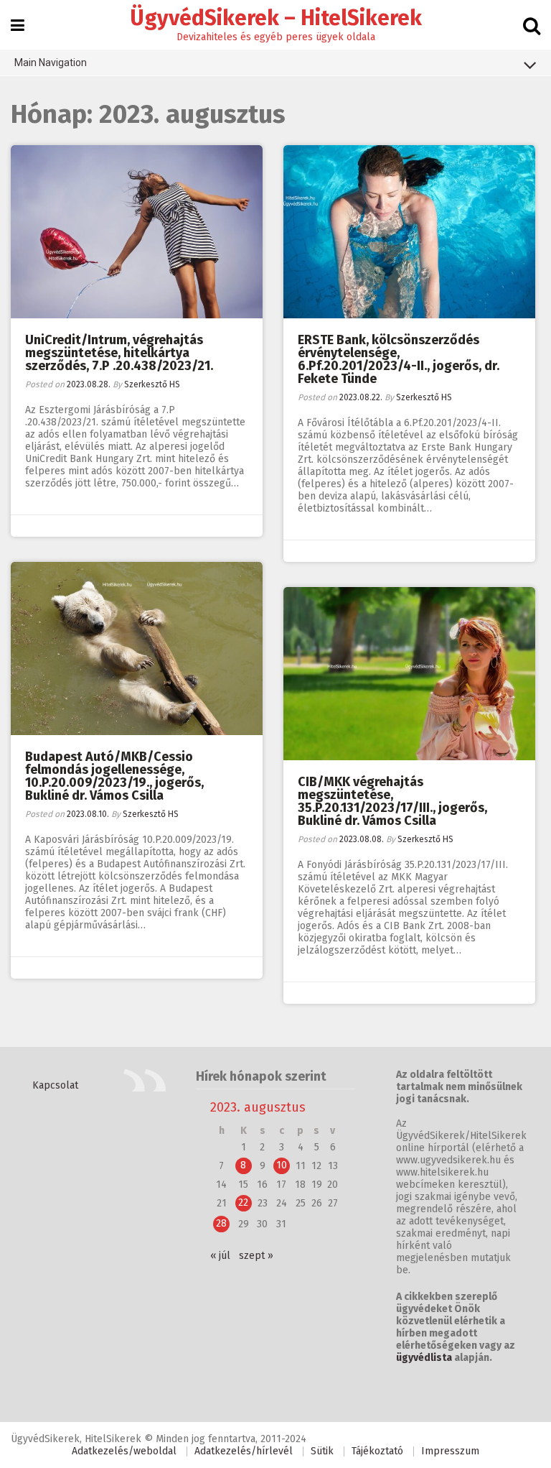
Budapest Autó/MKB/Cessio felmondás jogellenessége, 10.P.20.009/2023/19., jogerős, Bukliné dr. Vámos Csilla (114, 776)
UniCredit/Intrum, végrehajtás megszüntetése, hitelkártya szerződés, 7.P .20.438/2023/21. (119, 353)
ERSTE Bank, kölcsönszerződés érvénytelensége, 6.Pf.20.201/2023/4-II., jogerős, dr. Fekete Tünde (398, 359)
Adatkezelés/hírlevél (243, 1451)
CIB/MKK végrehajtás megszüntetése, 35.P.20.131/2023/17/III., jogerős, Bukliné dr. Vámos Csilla (392, 801)
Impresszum (450, 1451)
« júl (220, 1256)
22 (243, 1202)
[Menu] (17, 26)
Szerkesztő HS (152, 384)
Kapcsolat (55, 1085)
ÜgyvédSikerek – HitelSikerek (276, 18)
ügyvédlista (424, 1358)
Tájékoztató (377, 1451)
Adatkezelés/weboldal (124, 1451)
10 (281, 1165)
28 (221, 1223)
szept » (256, 1256)
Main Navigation (50, 62)
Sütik (322, 1451)
